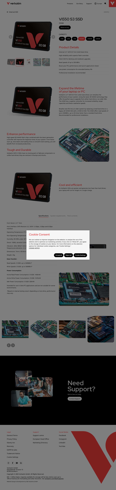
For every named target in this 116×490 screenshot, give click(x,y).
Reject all (68, 255)
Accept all (59, 255)
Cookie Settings (80, 255)
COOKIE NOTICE (34, 248)
